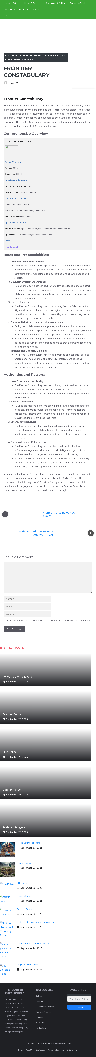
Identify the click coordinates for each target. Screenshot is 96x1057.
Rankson (68, 1043)
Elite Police (9, 751)
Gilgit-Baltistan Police (27, 965)
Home (7, 3)
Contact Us (40, 1050)
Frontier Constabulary (45, 55)
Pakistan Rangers (13, 827)
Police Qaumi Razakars (17, 676)
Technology (41, 1028)
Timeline (40, 1001)
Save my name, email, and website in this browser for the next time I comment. (48, 620)
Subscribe (79, 1007)
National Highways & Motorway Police (35, 922)
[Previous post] (5, 514)
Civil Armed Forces (16, 55)
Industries (40, 1017)
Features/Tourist (43, 1012)
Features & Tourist (78, 3)
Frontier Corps (12, 714)
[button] (6, 16)
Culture (16, 3)
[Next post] (91, 533)
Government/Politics (45, 1006)
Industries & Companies (15, 9)
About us (30, 1050)
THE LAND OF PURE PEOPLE (42, 1043)
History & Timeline (32, 3)
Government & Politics (55, 3)
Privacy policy (53, 1050)
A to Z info (35, 9)
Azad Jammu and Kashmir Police (33, 943)
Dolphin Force (11, 789)
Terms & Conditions (69, 1050)
